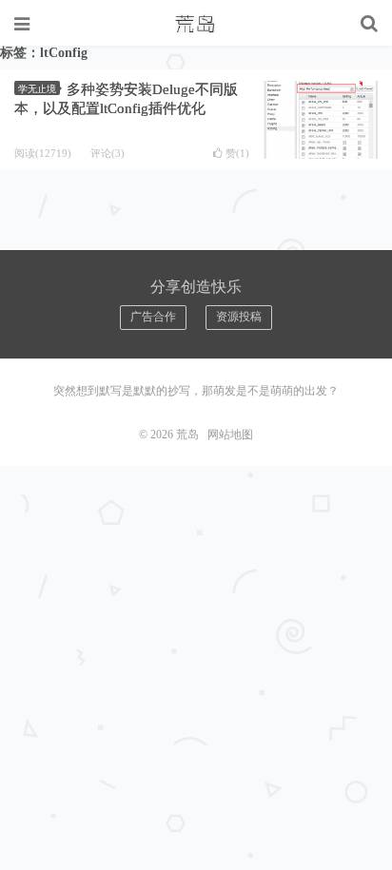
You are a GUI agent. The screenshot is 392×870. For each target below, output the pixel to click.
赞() (237, 153)
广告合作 (153, 316)
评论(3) (107, 153)
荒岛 (196, 23)
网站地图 (230, 434)
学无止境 (37, 89)
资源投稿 (239, 316)
